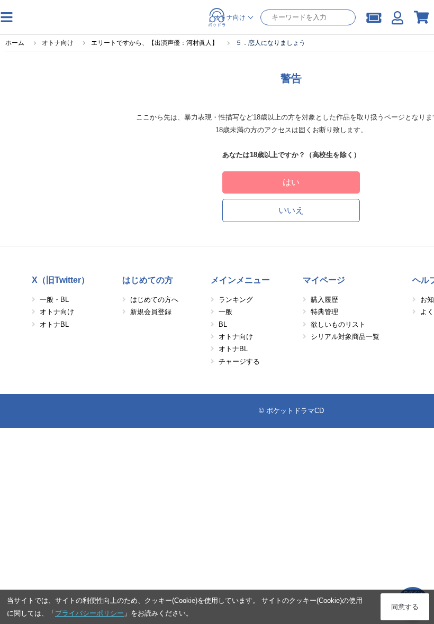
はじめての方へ (154, 300)
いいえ (291, 210)
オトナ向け (57, 312)
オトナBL (54, 324)
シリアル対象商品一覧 (345, 337)
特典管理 (324, 312)
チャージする (239, 361)
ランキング (236, 300)
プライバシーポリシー (89, 613)
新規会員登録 (150, 312)
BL (223, 324)
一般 (225, 312)
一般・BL (54, 300)
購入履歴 (324, 300)
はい (291, 182)
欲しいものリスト (338, 324)
